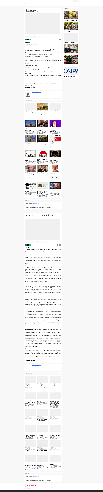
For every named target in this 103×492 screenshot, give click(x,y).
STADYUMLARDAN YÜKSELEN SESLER (70, 20)
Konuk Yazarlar (27, 142)
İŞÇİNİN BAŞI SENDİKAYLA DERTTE (42, 160)
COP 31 (51, 144)
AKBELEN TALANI (28, 418)
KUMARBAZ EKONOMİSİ (29, 174)
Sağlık (50, 110)
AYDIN (51, 192)
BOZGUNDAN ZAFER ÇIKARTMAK (69, 65)
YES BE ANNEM (28, 130)
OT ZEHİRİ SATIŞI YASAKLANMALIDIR (53, 131)
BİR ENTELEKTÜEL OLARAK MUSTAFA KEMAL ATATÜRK (42, 450)
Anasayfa (27, 11)
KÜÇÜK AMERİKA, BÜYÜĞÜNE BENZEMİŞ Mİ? (55, 386)
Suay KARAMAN (27, 128)
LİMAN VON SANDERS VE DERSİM (29, 145)
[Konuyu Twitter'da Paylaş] (28, 39)
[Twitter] (75, 1)
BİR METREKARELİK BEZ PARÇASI (54, 419)
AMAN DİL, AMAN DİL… (41, 111)
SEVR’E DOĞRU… (40, 385)
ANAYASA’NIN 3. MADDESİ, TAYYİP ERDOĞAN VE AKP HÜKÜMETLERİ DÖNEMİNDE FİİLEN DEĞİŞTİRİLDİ (54, 403)
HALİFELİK (39, 401)
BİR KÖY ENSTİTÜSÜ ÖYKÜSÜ (55, 449)
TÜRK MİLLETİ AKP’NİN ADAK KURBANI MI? (30, 466)
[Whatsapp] (78, 1)
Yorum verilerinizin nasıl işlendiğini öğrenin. (49, 204)
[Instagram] (76, 1)
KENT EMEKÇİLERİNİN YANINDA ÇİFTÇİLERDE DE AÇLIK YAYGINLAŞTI (30, 113)
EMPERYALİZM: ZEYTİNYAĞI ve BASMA (30, 403)
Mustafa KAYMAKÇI (28, 110)
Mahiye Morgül (52, 128)
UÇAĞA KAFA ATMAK (53, 160)
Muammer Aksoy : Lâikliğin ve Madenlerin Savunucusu (30, 436)
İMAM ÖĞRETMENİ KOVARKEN (55, 435)
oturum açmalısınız (35, 203)
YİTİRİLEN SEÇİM (40, 435)
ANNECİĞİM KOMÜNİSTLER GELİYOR (70, 76)
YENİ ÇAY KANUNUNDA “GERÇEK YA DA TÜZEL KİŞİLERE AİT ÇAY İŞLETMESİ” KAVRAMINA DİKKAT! (55, 176)
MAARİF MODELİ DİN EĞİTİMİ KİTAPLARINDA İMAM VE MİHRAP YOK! (42, 192)
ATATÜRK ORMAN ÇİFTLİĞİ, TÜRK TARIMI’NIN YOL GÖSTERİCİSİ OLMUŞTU (30, 386)
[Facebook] (73, 1)
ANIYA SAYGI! (52, 464)
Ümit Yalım (51, 400)
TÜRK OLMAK (27, 191)
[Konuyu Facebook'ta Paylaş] (26, 39)
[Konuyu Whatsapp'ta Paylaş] (30, 39)
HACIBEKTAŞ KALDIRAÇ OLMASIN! (70, 42)
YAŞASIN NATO (28, 160)
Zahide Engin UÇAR (28, 172)
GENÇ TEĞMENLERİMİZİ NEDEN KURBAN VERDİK (41, 144)
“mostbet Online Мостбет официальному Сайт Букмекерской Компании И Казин (55, 113)
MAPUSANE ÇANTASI (67, 53)
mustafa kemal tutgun (36, 92)
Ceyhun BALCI (31, 11)
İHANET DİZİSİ (40, 465)
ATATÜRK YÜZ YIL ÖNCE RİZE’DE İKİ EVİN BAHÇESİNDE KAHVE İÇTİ (30, 449)
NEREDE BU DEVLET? (67, 31)
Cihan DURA (31, 216)
